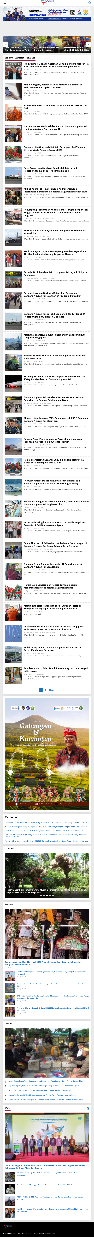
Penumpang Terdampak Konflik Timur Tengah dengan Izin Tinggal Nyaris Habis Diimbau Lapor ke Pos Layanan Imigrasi (56, 212)
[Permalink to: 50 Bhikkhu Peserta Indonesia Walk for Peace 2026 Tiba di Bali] (13, 112)
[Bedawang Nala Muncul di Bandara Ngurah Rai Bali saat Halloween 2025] (86, 364)
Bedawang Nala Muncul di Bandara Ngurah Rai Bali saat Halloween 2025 (54, 357)
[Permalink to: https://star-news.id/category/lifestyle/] (88, 849)
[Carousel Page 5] (53, 895)
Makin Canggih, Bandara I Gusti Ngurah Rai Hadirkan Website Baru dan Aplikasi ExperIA (53, 86)
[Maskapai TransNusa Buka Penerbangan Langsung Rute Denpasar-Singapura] (48, 345)
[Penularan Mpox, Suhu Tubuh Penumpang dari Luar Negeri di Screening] (39, 679)
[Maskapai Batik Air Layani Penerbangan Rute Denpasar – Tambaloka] (24, 241)
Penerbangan (37, 195)
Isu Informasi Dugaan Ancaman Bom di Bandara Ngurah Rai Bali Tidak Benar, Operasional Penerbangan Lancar (56, 65)
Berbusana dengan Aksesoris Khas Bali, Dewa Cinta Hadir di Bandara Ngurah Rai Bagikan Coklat (56, 503)
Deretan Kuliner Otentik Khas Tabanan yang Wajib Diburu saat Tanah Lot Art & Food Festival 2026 (17, 48)
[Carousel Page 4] (50, 895)
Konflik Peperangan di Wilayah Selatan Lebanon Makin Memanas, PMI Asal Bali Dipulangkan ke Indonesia (52, 1210)
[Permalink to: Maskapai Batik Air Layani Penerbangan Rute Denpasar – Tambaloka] (13, 237)
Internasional (28, 195)
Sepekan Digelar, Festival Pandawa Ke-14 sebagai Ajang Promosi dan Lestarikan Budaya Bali (44, 1086)
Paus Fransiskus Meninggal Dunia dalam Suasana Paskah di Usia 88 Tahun (45, 1185)
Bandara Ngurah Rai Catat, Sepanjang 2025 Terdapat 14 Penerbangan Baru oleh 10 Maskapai (54, 315)
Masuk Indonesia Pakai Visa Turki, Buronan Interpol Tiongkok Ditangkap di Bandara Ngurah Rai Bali (52, 607)
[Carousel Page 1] (41, 895)
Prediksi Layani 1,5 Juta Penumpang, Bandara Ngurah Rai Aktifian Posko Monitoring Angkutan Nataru (55, 253)
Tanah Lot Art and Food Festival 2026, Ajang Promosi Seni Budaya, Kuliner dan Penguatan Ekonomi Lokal (47, 822)
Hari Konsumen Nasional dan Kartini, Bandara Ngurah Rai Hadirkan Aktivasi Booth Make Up (55, 128)
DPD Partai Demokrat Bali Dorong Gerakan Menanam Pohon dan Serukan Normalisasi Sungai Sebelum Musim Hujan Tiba (46, 48)
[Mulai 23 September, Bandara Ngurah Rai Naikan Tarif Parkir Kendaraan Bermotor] (85, 656)
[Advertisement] (47, 27)
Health (26, 674)
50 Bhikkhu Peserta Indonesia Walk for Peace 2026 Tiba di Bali (55, 107)
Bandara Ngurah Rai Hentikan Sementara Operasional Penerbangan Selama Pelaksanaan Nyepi (53, 399)
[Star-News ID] (47, 2)
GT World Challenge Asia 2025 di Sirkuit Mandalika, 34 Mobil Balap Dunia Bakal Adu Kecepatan (49, 1174)
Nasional (26, 69)
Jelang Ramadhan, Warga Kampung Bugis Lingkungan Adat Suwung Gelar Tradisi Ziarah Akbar (45, 1081)
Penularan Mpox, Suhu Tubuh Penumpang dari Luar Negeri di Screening (56, 669)
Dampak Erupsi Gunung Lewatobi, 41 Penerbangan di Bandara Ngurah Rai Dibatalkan (53, 565)
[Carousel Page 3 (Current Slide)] (47, 895)
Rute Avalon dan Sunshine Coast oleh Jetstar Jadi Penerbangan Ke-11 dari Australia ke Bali (50, 169)
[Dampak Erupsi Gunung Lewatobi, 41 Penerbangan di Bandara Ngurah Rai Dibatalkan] (28, 575)
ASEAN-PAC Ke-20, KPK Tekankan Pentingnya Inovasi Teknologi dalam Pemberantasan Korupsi (50, 1198)
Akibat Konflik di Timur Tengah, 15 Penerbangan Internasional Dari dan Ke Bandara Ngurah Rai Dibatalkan (55, 190)
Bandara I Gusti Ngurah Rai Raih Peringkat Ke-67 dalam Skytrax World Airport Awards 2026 (54, 148)
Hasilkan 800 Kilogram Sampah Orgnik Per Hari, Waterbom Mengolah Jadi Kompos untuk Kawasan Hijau (46, 826)
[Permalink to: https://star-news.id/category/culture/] (88, 1024)
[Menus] (5, 3)
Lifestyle (26, 507)
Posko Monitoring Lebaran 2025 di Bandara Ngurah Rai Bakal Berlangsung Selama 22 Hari (54, 461)
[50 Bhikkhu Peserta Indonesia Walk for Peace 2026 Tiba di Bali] (24, 116)
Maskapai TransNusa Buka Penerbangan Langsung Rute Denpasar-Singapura (55, 336)
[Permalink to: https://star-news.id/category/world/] (88, 1108)
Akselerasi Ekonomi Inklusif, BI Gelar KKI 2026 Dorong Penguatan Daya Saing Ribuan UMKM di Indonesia (76, 48)
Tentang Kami (31, 1233)
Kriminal (26, 611)
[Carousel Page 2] (44, 895)
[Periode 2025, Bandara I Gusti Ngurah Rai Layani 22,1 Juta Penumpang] (87, 281)
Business (26, 90)
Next (51, 690)
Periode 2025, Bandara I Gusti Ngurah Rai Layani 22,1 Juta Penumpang (55, 273)
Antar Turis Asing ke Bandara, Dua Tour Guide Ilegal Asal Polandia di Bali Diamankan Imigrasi (55, 524)
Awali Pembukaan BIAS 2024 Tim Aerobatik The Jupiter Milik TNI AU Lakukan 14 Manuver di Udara (54, 628)
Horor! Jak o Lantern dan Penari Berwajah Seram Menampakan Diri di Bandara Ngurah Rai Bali (50, 586)
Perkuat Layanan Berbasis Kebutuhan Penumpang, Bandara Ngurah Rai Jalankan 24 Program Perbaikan (52, 294)
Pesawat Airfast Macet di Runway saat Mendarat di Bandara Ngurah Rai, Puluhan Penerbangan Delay (52, 482)
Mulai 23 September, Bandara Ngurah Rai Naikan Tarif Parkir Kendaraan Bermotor (53, 649)
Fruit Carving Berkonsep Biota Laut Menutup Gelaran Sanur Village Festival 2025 (39, 1090)
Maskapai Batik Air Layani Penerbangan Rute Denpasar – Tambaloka (55, 232)
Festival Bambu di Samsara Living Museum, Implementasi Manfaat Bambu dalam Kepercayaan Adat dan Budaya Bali (47, 891)
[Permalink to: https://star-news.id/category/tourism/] (88, 904)
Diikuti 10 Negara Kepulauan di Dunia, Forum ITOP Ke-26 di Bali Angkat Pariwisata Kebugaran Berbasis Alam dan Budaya (45, 1166)
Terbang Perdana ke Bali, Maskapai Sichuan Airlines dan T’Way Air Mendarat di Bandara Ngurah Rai (54, 378)
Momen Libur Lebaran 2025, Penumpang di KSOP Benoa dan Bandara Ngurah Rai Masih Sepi (56, 419)
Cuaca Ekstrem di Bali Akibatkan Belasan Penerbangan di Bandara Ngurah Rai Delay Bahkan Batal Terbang (55, 544)
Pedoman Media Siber (47, 1233)
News (30, 674)
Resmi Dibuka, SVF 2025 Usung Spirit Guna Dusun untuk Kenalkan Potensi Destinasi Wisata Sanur (45, 1100)
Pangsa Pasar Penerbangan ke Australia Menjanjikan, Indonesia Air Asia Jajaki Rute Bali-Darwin (53, 440)
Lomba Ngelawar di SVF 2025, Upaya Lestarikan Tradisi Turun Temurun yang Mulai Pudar (43, 1095)
